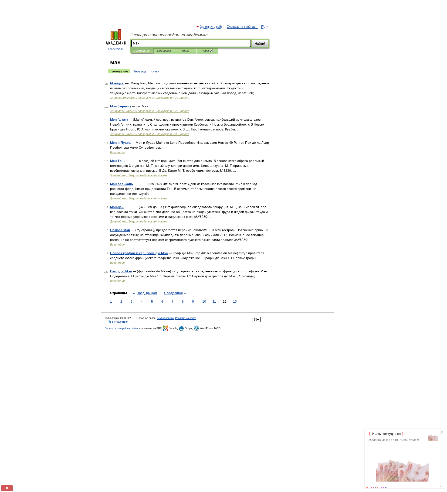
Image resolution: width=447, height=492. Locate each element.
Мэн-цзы (117, 83)
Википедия (117, 152)
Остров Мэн (120, 230)
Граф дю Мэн (121, 271)
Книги (186, 50)
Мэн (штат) (119, 119)
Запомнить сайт (211, 26)
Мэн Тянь (117, 161)
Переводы (164, 50)
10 (204, 301)
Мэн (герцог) (120, 106)
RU (263, 26)
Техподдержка (165, 318)
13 (235, 301)
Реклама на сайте (185, 318)
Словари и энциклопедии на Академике (169, 35)
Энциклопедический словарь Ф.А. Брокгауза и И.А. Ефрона (149, 97)
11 (214, 301)
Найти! (260, 43)
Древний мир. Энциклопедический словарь (138, 175)
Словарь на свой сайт (242, 26)
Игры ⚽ (207, 50)
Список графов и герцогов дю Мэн (139, 253)
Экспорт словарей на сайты (121, 328)
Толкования (141, 50)
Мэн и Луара (120, 142)
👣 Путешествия (118, 321)
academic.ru (116, 49)
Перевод (139, 71)
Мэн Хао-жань (121, 184)
